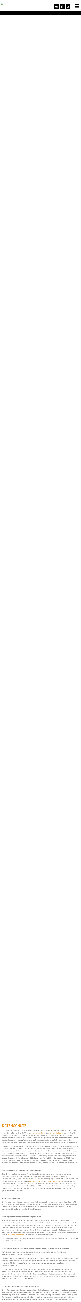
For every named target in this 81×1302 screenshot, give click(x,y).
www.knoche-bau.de (56, 1133)
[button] (40, 568)
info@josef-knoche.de (15, 1235)
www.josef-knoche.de (37, 1133)
